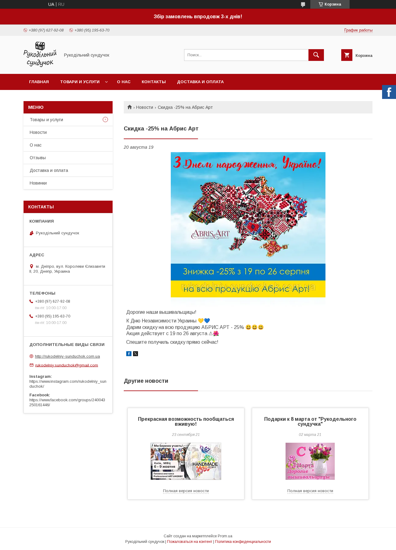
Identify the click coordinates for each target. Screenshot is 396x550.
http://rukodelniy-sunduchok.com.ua (67, 356)
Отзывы (38, 157)
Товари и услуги (80, 81)
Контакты (154, 81)
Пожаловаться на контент (189, 541)
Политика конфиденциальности (243, 541)
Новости (144, 107)
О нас (124, 81)
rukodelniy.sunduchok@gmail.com (66, 365)
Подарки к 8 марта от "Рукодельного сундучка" (310, 421)
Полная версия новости (186, 490)
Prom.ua (225, 536)
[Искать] (316, 55)
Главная (39, 81)
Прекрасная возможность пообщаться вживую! (186, 421)
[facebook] (128, 354)
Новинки (38, 183)
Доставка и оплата (200, 81)
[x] (135, 354)
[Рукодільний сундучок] (40, 65)
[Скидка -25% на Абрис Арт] (248, 229)
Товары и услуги (46, 119)
